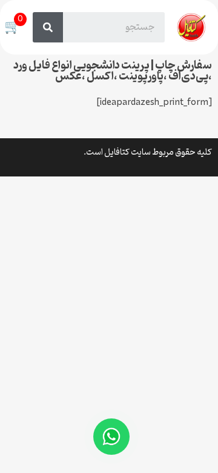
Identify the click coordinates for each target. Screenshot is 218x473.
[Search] (48, 27)
